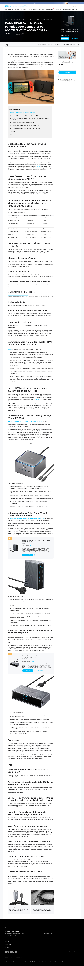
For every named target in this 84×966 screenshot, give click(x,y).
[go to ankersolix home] (5, 3)
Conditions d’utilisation (38, 961)
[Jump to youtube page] (11, 952)
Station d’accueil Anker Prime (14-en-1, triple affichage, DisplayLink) (27, 636)
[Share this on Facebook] (19, 34)
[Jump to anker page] (6, 957)
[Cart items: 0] (78, 6)
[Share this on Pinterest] (21, 34)
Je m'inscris (67, 72)
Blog (11, 19)
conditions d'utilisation (65, 77)
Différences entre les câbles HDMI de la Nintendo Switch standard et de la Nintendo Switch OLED (29, 119)
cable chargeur (18, 19)
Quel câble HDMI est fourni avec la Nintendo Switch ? (22, 112)
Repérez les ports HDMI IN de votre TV (18, 295)
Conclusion (12, 131)
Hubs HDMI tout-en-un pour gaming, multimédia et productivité (25, 128)
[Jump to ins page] (13, 952)
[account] (75, 6)
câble (9, 349)
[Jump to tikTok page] (16, 952)
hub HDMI (37, 399)
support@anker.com (12, 927)
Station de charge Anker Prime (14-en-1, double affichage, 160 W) (26, 518)
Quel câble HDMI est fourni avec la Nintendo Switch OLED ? (24, 115)
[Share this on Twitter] (17, 34)
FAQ (11, 134)
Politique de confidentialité (29, 961)
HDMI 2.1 (38, 166)
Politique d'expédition (9, 961)
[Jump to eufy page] (22, 957)
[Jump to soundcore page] (17, 957)
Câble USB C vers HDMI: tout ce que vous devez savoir (18, 909)
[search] (73, 6)
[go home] (20, 6)
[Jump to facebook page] (6, 952)
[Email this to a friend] (23, 34)
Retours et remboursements (18, 961)
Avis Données (63, 961)
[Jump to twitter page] (8, 952)
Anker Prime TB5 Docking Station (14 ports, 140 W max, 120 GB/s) (24, 421)
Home (7, 19)
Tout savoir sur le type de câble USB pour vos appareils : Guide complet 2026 (42, 910)
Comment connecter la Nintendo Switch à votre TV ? (22, 122)
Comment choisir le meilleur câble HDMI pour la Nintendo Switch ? (25, 125)
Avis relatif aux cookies (56, 961)
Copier (31, 546)
